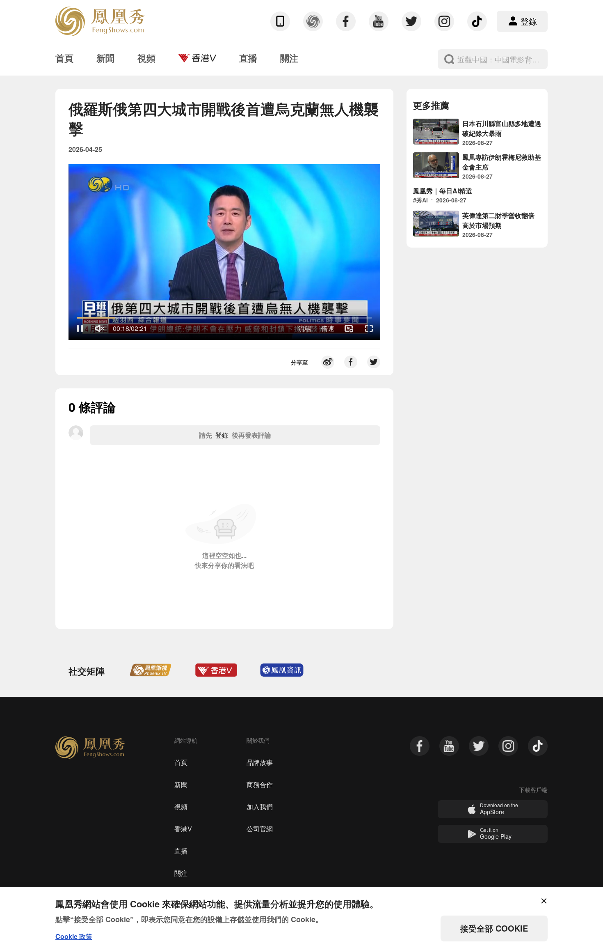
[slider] (224, 318)
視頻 (180, 806)
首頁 (180, 762)
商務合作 (260, 784)
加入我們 (260, 806)
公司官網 (260, 828)
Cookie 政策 (73, 936)
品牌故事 (260, 762)
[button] (80, 328)
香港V (183, 828)
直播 (180, 851)
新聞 (180, 784)
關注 (180, 873)
